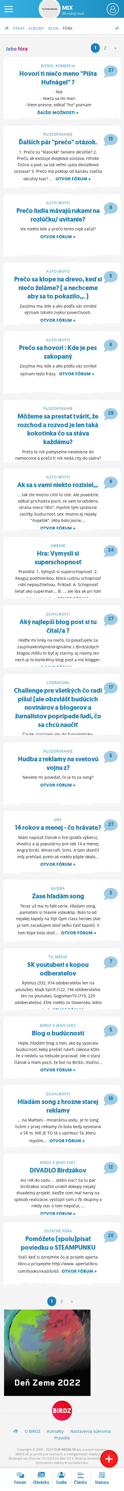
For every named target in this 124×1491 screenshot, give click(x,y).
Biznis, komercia (58, 65)
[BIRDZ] (15, 1431)
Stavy (19, 28)
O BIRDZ (32, 1431)
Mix (73, 10)
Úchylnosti (58, 614)
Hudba (58, 888)
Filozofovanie (58, 134)
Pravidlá (62, 1438)
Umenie (57, 545)
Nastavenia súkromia (90, 1431)
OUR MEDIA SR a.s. (68, 1449)
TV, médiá (57, 956)
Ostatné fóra (58, 1231)
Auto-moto (58, 202)
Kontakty (55, 1431)
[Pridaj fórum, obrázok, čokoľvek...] (109, 1458)
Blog (53, 28)
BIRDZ (62, 1410)
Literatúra (58, 682)
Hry (58, 819)
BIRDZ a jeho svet (58, 1025)
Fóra (68, 28)
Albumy (36, 28)
